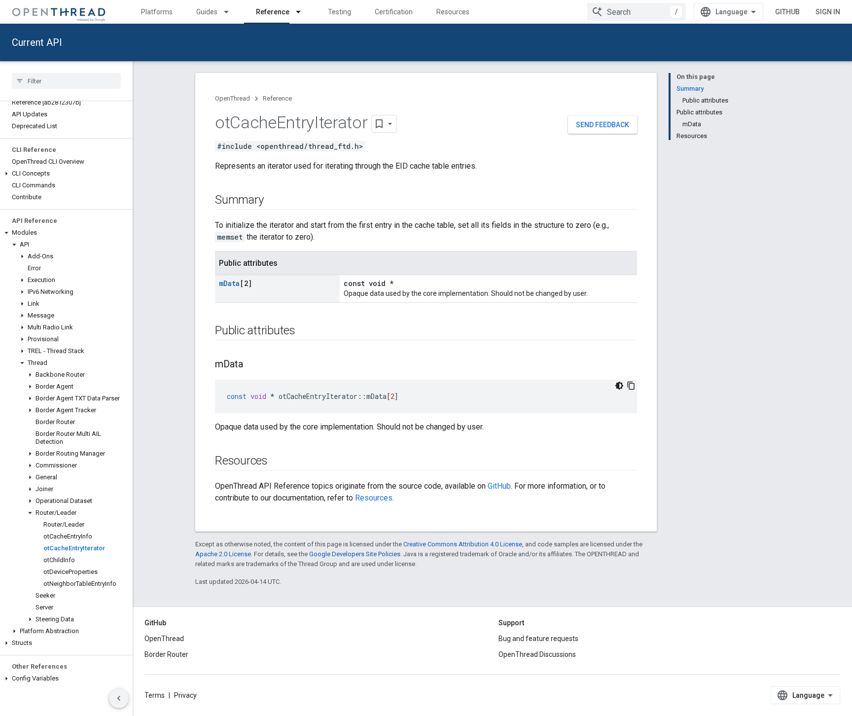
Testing (339, 12)
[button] (66, 173)
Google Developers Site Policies (354, 554)
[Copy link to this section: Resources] (277, 461)
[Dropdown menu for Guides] (230, 12)
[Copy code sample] (631, 386)
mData (229, 283)
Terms (154, 695)
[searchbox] (66, 81)
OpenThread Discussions (537, 654)
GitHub (787, 12)
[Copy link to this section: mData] (253, 365)
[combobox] (636, 12)
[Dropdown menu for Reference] (302, 12)
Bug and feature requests (538, 639)
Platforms (157, 12)
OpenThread (232, 98)
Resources (452, 12)
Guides (206, 12)
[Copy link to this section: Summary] (273, 201)
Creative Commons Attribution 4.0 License (462, 544)
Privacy (185, 695)
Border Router (166, 654)
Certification (394, 12)
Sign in (828, 12)
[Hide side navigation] (119, 698)
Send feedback (602, 125)
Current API (37, 42)
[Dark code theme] (619, 386)
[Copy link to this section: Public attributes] (305, 331)
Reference (272, 12)
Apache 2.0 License (223, 554)
